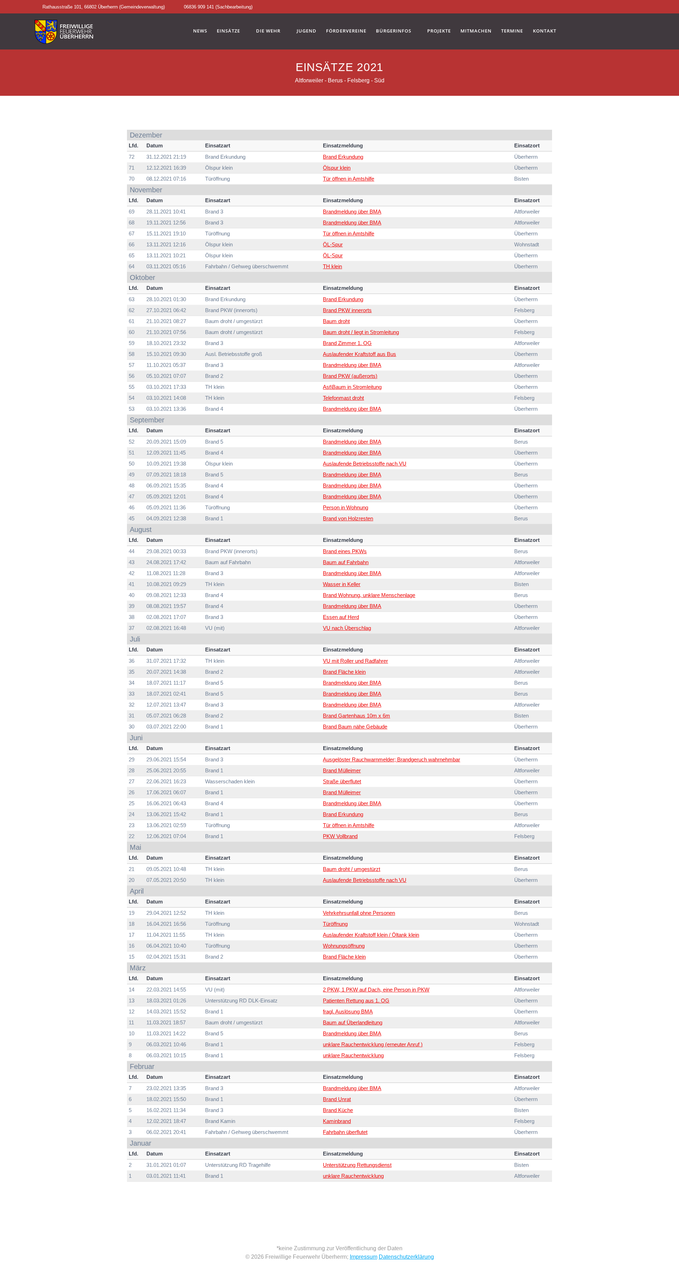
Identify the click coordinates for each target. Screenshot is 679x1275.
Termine (512, 31)
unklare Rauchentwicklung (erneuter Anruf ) (373, 1044)
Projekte (439, 31)
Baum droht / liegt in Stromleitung (361, 332)
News (200, 31)
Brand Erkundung (343, 157)
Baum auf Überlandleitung (352, 1022)
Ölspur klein (336, 168)
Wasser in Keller (341, 584)
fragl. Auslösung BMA (348, 1011)
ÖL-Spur (333, 244)
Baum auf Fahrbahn (345, 562)
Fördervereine (346, 31)
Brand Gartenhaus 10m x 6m (356, 716)
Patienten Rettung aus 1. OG (356, 1001)
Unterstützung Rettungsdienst (357, 1165)
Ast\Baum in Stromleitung (352, 387)
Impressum (363, 1257)
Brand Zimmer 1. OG (347, 343)
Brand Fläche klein (344, 672)
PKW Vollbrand (340, 836)
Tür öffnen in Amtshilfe (348, 179)
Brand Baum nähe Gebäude (355, 727)
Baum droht (336, 321)
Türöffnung (335, 924)
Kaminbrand (337, 1121)
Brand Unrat (337, 1099)
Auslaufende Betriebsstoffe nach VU (364, 464)
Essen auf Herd (341, 617)
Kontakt (544, 31)
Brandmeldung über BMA (352, 212)
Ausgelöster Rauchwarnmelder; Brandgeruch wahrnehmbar (391, 759)
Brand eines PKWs (345, 551)
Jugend (307, 31)
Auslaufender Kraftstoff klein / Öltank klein (371, 935)
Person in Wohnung (345, 507)
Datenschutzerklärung (406, 1257)
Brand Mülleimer (342, 770)
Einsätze (228, 31)
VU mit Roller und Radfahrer (355, 661)
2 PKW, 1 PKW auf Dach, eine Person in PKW (376, 990)
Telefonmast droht (343, 398)
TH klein (332, 266)
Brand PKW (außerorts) (350, 376)
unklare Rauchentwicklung (353, 1055)
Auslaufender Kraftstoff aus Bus (359, 354)
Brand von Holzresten (348, 518)
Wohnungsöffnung (344, 946)
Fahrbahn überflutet (345, 1132)
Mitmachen (476, 31)
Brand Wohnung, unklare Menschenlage (369, 595)
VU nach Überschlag (347, 628)
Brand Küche (338, 1110)
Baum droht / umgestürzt (351, 869)
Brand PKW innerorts (347, 310)
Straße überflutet (342, 781)
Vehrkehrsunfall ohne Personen (359, 913)
